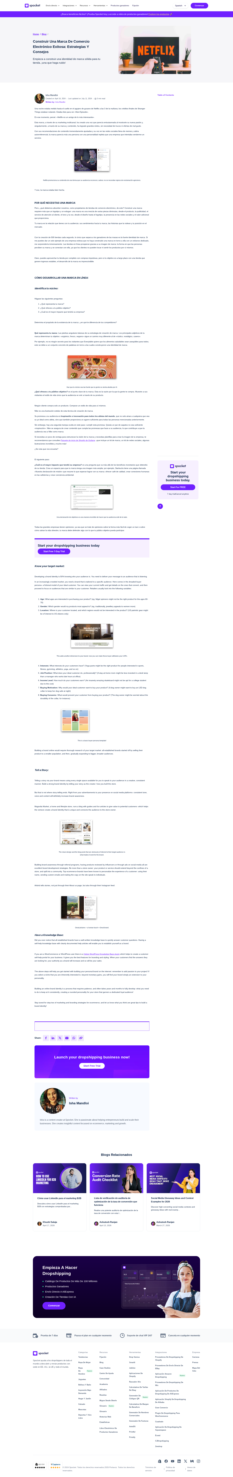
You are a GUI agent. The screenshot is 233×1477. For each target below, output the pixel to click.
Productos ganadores (120, 5)
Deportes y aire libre (84, 1416)
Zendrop (158, 1446)
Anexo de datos (191, 1469)
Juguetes (82, 1379)
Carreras (195, 1357)
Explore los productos (158, 14)
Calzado (81, 1404)
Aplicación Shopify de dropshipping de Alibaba (170, 1400)
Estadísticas (105, 1422)
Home (36, 34)
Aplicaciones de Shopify (136, 1374)
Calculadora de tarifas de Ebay (138, 1388)
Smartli (132, 1362)
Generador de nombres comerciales (139, 1413)
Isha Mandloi (52, 95)
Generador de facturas (138, 1421)
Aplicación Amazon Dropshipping (163, 1375)
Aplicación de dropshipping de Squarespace (168, 1428)
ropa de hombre (81, 1371)
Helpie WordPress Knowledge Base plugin (102, 954)
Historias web (105, 1417)
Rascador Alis (135, 1382)
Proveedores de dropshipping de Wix (169, 1383)
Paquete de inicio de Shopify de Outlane (78, 440)
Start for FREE (178, 487)
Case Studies (105, 1368)
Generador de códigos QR (135, 1397)
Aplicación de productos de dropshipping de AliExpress (167, 1392)
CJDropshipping (162, 1441)
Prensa (195, 1362)
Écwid (157, 1435)
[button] (52, 5)
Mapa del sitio (196, 1369)
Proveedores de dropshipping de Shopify (169, 1358)
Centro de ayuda (107, 1373)
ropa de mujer (84, 1362)
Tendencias (83, 1357)
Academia (104, 1384)
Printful (132, 1432)
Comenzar (199, 5)
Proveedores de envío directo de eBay (169, 1367)
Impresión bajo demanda (84, 1391)
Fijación (135, 5)
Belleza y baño (84, 1385)
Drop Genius (134, 1357)
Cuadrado (159, 1422)
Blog (44, 34)
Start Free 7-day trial (54, 551)
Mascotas (82, 1410)
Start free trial (91, 1065)
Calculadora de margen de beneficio (139, 1405)
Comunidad (104, 1379)
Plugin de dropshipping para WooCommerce (167, 1414)
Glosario (103, 1406)
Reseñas (103, 1395)
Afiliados (103, 1390)
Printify (132, 1437)
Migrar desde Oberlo (108, 1401)
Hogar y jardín (84, 1399)
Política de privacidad (170, 1469)
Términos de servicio (150, 1469)
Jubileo (132, 1368)
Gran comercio (161, 1408)
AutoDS (132, 1426)
